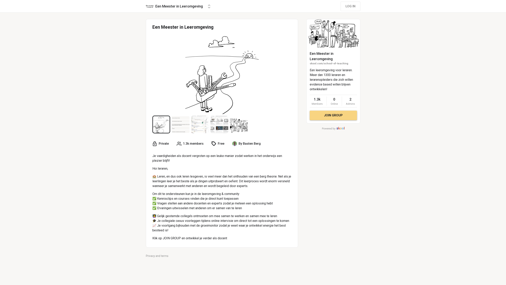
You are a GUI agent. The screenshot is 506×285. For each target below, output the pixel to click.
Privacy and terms (157, 255)
